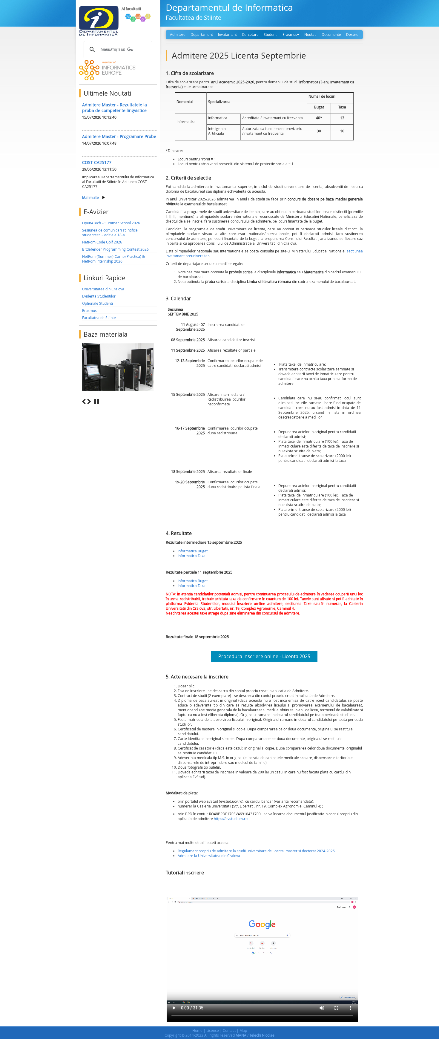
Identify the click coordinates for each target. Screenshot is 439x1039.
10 (154, 408)
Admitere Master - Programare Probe (119, 136)
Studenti (270, 34)
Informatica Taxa (191, 555)
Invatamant (227, 34)
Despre (352, 34)
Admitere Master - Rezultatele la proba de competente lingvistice (114, 107)
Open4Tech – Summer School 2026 (111, 222)
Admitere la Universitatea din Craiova (209, 855)
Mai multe (90, 197)
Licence (212, 1030)
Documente (331, 34)
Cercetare (250, 34)
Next (89, 401)
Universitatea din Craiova (103, 288)
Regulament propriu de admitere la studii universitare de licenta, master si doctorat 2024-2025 (256, 850)
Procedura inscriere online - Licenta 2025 (264, 656)
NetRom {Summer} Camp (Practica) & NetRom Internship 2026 (113, 258)
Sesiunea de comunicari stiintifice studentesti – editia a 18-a (110, 232)
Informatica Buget (193, 550)
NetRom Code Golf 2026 (102, 242)
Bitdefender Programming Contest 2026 (115, 249)
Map (243, 1030)
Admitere (177, 34)
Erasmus (89, 310)
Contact (229, 1030)
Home (197, 1030)
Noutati (310, 34)
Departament (202, 34)
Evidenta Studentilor (99, 296)
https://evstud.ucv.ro (231, 818)
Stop (96, 401)
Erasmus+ (291, 34)
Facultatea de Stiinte (99, 317)
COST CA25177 (96, 162)
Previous (84, 401)
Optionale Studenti (97, 303)
